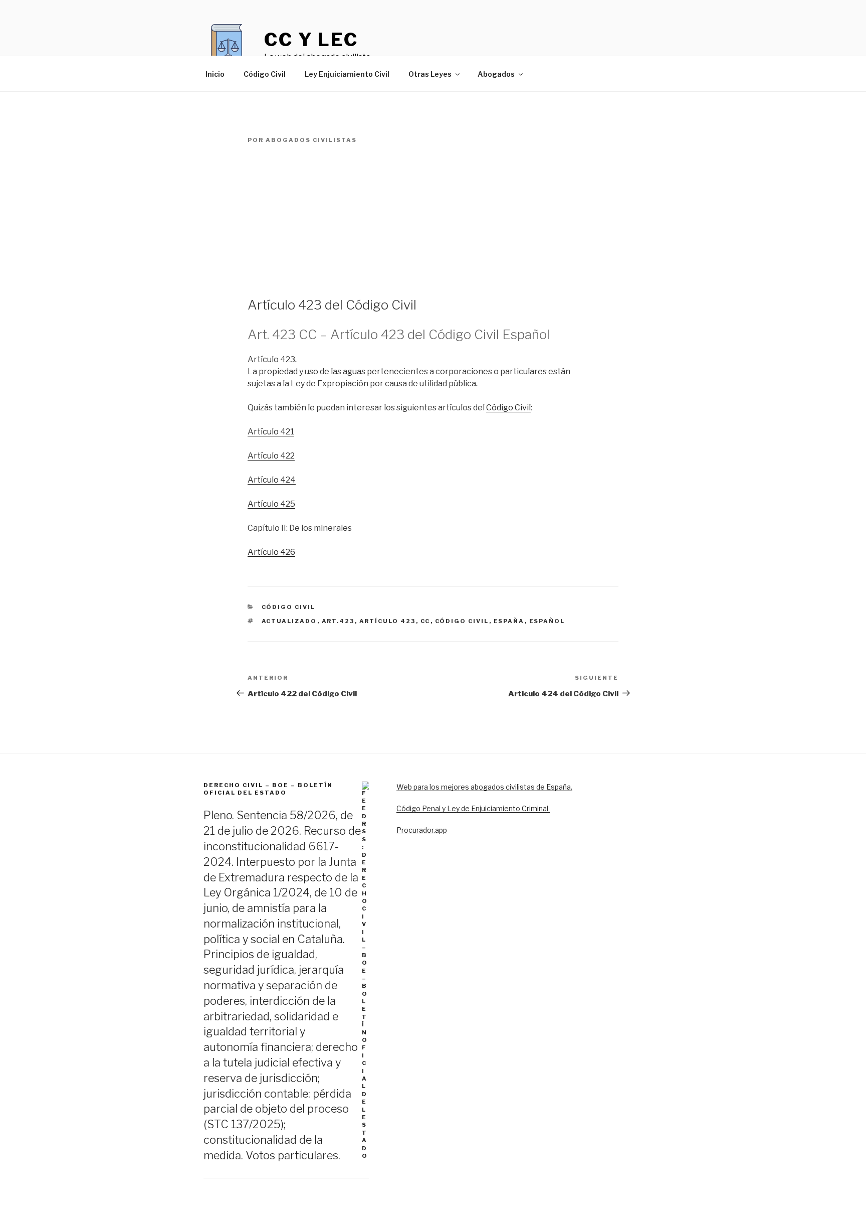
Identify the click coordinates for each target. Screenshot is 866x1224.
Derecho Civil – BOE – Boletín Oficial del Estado (268, 789)
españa (509, 621)
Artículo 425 (271, 504)
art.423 (338, 621)
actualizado (289, 621)
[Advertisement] (433, 220)
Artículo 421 (271, 431)
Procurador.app (421, 830)
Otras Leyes (430, 74)
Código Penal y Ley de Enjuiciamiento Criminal (473, 808)
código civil (462, 621)
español (547, 621)
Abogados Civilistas (311, 139)
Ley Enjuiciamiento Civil (347, 74)
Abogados (496, 74)
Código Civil (265, 74)
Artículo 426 (271, 552)
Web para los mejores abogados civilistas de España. (484, 787)
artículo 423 (387, 621)
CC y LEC (311, 40)
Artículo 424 (272, 480)
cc (425, 621)
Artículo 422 (271, 456)
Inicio (215, 74)
